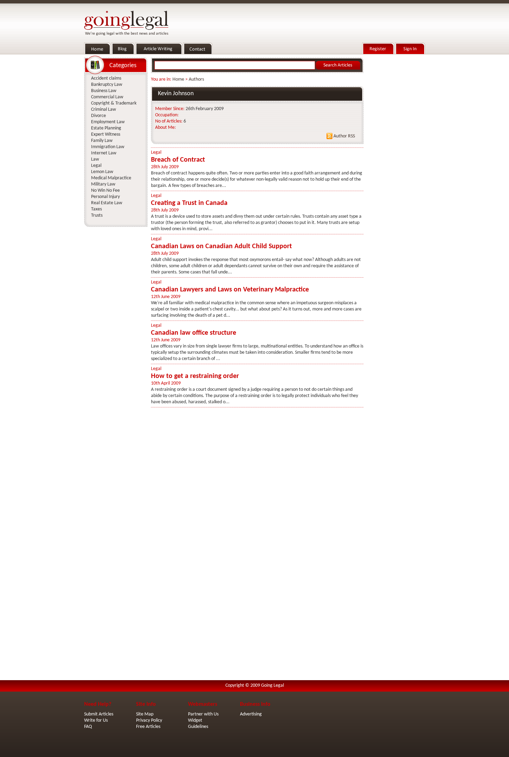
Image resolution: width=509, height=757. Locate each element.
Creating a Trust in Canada (189, 203)
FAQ (88, 726)
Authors (196, 79)
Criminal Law (103, 109)
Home (178, 79)
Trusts (96, 215)
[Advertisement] (395, 159)
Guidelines (198, 726)
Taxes (96, 209)
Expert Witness (105, 134)
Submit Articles (98, 714)
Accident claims (106, 78)
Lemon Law (102, 171)
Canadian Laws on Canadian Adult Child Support (221, 246)
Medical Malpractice (111, 178)
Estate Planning (106, 128)
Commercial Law (107, 97)
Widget (195, 720)
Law (95, 159)
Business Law (103, 90)
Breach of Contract (178, 159)
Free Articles (148, 726)
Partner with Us (203, 714)
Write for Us (96, 720)
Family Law (102, 140)
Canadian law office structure (193, 333)
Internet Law (103, 153)
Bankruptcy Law (106, 84)
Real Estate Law (106, 203)
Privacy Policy (149, 720)
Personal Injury (105, 196)
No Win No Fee (105, 190)
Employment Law (108, 122)
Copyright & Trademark (113, 103)
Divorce (98, 115)
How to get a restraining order (195, 376)
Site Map (144, 714)
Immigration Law (107, 147)
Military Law (103, 184)
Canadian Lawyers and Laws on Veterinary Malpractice (230, 289)
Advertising (251, 714)
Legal (156, 152)
